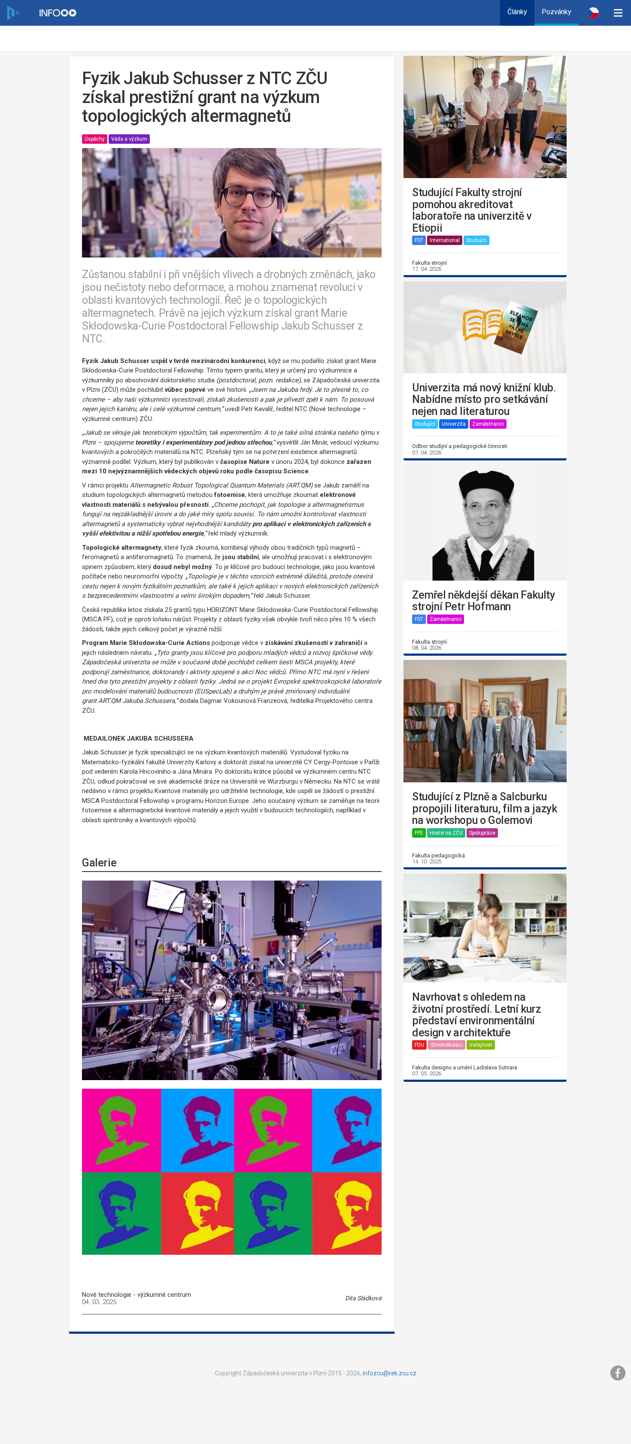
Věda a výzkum (129, 139)
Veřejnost (480, 1045)
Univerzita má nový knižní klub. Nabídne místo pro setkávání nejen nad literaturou (484, 400)
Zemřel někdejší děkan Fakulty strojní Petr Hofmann (483, 601)
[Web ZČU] (13, 13)
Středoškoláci (447, 1045)
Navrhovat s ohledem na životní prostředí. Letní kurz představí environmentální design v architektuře (476, 1014)
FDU (419, 1045)
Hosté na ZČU (446, 833)
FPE (419, 833)
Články (517, 12)
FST (419, 240)
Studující (476, 240)
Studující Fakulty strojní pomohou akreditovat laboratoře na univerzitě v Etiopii (471, 210)
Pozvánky (556, 12)
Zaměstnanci (488, 424)
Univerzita (454, 424)
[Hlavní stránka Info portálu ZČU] (58, 13)
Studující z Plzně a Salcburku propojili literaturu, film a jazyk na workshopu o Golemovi (484, 808)
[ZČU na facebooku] (618, 1373)
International (445, 240)
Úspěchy (95, 139)
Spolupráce (482, 833)
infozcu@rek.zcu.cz (389, 1373)
